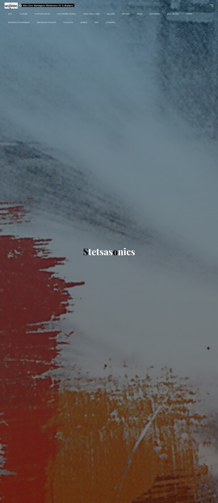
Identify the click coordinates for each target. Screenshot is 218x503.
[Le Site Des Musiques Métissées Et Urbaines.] (11, 5)
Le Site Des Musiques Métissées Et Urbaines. (46, 5)
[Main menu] (211, 5)
